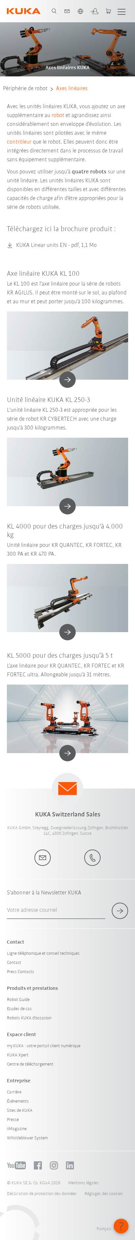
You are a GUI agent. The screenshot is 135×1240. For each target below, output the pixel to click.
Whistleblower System (27, 1138)
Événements (18, 1101)
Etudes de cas (19, 1009)
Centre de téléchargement (30, 1064)
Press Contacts (20, 972)
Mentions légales (83, 1183)
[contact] (67, 11)
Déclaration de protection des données (42, 1193)
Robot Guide (18, 999)
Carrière (14, 1092)
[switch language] (80, 11)
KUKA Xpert (18, 1055)
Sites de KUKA (19, 1110)
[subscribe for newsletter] (120, 911)
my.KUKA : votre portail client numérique (43, 1046)
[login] (94, 11)
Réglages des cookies (104, 1193)
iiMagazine (17, 1129)
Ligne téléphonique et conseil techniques (43, 953)
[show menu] (121, 11)
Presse (13, 1119)
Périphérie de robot (25, 89)
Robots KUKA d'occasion (29, 1018)
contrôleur (19, 142)
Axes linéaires (71, 89)
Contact (14, 962)
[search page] (54, 11)
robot (57, 116)
